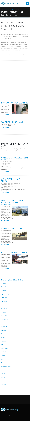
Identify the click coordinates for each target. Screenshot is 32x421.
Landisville (3, 352)
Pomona (3, 363)
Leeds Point (4, 370)
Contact (27, 419)
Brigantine (3, 290)
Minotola (3, 341)
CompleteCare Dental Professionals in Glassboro (12, 202)
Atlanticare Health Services (11, 180)
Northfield (3, 312)
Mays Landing (4, 348)
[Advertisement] (16, 78)
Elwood (3, 373)
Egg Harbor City (5, 294)
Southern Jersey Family (13, 122)
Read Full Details (5, 114)
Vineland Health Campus (13, 228)
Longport (3, 330)
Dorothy (3, 355)
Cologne (3, 377)
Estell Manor (4, 297)
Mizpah (3, 337)
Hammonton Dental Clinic (14, 102)
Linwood (3, 305)
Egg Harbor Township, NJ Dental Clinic (10, 183)
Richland (3, 334)
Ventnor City (4, 326)
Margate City (4, 308)
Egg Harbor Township (6, 366)
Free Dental (4, 9)
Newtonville (4, 381)
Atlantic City (4, 286)
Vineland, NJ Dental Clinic (7, 162)
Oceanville (3, 384)
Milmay (3, 344)
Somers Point (4, 323)
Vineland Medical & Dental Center (14, 158)
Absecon (3, 283)
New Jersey (10, 9)
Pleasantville (4, 315)
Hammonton (4, 301)
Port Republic (4, 319)
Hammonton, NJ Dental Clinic (5, 105)
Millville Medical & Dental (14, 252)
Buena (3, 359)
